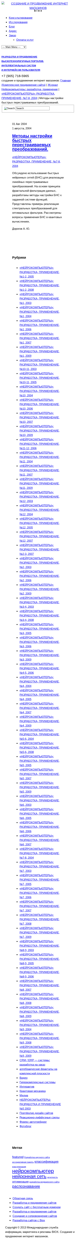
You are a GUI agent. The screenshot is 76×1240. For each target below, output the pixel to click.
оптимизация (20, 1181)
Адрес (13, 30)
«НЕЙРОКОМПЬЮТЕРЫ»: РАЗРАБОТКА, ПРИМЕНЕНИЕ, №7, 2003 (40, 866)
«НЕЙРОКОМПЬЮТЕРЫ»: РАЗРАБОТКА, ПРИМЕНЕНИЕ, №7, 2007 (40, 906)
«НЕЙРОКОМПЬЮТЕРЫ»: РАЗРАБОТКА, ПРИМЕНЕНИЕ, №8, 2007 (40, 985)
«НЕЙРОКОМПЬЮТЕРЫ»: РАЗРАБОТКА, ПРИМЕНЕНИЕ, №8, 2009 (40, 1012)
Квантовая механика (33, 1091)
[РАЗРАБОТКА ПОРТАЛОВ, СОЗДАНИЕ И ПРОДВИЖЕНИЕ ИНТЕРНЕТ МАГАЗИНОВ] (38, 8)
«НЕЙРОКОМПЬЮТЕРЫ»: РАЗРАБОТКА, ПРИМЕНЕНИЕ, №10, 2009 (40, 431)
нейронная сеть (29, 1176)
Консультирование (20, 17)
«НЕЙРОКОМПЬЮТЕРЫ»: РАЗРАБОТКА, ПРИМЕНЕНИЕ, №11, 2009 (40, 483)
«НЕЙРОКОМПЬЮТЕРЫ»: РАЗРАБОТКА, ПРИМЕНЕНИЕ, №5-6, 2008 (40, 748)
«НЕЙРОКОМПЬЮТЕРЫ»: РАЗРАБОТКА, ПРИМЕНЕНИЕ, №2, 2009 (40, 589)
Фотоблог (25, 1126)
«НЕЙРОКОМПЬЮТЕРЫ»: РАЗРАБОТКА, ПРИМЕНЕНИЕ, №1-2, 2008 (40, 285)
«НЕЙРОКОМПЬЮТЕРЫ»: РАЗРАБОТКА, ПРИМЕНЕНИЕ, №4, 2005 (40, 695)
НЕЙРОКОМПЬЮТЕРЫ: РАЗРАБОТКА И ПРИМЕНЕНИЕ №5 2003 (40, 1104)
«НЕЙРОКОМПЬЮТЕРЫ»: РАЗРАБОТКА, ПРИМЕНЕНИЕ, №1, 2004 (40, 312)
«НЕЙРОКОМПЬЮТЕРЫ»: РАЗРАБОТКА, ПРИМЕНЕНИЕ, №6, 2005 (40, 814)
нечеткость (52, 1177)
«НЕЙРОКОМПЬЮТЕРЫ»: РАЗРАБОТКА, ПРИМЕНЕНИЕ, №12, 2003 (40, 497)
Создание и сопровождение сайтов (35, 1215)
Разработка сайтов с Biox (29, 1220)
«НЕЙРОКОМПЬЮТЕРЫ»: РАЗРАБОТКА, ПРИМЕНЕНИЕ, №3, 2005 (40, 629)
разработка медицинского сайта (44, 1182)
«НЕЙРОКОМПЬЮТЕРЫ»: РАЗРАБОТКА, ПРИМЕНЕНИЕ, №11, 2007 (40, 470)
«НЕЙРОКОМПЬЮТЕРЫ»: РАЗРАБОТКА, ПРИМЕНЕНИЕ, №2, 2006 (40, 576)
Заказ (12, 35)
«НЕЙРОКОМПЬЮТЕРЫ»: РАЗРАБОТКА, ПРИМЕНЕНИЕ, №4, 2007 (40, 708)
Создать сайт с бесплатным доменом (37, 1207)
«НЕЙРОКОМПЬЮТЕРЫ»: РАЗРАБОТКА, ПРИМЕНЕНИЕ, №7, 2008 (40, 919)
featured (17, 1157)
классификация (46, 1162)
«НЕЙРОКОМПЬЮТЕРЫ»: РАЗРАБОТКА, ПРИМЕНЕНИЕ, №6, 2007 (40, 840)
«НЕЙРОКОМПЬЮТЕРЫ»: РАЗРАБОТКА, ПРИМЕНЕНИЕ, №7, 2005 (40, 880)
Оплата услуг (25, 39)
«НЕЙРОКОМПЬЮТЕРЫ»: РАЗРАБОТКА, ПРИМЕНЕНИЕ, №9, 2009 (40, 1051)
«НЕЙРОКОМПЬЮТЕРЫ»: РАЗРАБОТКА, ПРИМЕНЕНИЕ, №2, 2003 (40, 563)
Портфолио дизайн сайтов (36, 1113)
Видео (23, 1077)
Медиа (24, 1095)
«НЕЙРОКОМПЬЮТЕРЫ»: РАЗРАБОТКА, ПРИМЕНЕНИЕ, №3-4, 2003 (40, 602)
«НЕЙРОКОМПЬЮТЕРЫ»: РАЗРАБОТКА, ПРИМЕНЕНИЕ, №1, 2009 (40, 351)
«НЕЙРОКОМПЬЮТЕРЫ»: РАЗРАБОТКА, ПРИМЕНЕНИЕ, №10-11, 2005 (40, 378)
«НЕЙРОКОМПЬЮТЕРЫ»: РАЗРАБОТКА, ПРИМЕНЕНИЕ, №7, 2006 (40, 893)
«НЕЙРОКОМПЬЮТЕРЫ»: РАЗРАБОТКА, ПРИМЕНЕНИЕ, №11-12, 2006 (40, 444)
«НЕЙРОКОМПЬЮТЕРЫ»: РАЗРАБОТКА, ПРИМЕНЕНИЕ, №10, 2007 (40, 417)
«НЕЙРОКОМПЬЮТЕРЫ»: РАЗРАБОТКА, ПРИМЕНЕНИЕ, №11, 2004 (40, 457)
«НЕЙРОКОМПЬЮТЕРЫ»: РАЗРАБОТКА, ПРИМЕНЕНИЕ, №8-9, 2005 (40, 959)
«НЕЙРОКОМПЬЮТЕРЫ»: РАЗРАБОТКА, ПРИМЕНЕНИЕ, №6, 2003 (40, 800)
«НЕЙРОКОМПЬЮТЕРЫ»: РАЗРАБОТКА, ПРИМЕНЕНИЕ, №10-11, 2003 (40, 365)
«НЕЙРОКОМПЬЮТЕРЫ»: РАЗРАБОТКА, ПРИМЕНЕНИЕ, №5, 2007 (40, 774)
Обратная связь (23, 1198)
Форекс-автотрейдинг (33, 1121)
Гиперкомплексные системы (38, 1082)
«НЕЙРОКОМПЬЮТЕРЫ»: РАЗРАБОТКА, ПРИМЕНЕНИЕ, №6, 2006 (40, 827)
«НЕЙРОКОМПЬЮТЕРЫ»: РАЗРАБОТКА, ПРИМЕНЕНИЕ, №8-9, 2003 (40, 946)
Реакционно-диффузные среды (40, 1117)
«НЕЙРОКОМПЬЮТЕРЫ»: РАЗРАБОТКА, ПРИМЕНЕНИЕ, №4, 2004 (40, 682)
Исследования (18, 22)
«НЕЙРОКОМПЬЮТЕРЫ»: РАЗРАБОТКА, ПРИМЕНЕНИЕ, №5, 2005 (40, 761)
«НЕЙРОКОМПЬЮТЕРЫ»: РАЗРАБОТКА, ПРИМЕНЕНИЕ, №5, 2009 (40, 787)
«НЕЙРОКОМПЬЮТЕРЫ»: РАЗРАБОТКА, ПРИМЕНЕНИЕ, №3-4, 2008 (40, 615)
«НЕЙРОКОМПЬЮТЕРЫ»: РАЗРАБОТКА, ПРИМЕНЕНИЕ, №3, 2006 (40, 642)
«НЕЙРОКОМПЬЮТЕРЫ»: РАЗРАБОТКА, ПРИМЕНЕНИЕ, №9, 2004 (40, 1025)
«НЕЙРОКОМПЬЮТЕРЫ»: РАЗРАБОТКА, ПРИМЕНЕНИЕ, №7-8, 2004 (36, 161)
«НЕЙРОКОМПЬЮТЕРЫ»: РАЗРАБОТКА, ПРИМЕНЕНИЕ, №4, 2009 (40, 721)
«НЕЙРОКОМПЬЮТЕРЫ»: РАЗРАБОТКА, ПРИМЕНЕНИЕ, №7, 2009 (40, 932)
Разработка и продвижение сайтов (34, 1202)
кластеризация (19, 1167)
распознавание (26, 1186)
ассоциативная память (23, 1162)
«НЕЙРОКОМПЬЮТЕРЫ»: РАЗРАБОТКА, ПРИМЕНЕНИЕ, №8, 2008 (40, 998)
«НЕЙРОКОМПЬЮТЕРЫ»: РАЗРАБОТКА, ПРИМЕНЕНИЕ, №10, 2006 (40, 404)
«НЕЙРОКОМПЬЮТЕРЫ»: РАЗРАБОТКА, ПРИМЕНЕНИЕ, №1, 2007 (40, 338)
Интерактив (27, 1086)
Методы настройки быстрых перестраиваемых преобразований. (32, 143)
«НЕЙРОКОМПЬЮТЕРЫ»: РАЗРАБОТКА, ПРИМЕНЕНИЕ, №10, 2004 (40, 391)
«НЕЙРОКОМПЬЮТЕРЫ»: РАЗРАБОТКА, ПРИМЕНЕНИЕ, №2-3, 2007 (40, 549)
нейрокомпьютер (33, 1171)
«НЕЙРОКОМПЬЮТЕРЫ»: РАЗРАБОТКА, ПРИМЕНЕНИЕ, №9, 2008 (40, 1038)
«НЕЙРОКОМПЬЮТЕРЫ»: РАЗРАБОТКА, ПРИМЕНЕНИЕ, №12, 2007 (40, 536)
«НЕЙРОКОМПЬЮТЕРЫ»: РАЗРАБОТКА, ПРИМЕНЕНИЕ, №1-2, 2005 (40, 272)
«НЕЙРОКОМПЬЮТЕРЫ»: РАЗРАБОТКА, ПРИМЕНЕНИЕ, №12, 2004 (40, 510)
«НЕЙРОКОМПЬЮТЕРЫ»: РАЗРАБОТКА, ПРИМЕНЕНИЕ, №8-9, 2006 (40, 972)
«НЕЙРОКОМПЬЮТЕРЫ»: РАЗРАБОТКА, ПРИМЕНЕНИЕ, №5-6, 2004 (40, 734)
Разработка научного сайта (37, 1157)
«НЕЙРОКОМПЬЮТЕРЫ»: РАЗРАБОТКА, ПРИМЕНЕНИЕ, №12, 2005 (40, 523)
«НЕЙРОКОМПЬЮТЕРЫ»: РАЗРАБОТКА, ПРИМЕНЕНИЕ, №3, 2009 (40, 655)
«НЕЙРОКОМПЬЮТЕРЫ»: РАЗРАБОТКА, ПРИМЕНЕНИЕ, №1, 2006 (40, 325)
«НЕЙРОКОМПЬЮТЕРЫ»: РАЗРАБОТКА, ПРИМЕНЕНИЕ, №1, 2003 (40, 298)
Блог (12, 26)
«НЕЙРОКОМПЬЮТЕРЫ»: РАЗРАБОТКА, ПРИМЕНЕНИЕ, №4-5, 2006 (40, 668)
